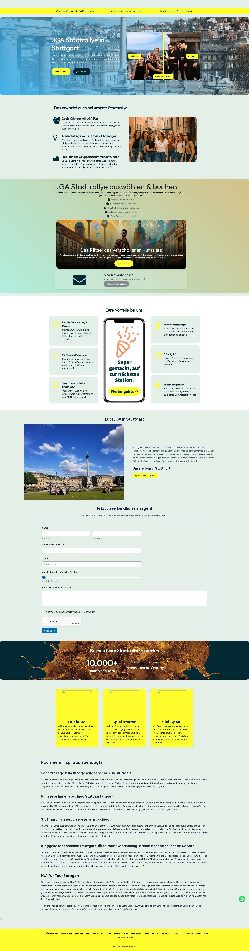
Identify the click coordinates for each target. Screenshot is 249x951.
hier (141, 866)
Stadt (45, 558)
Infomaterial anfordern (145, 475)
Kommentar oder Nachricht (56, 587)
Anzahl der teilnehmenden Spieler (59, 572)
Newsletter (66, 933)
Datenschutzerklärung (168, 933)
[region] (124, 718)
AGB (206, 933)
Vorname (46, 538)
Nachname (97, 538)
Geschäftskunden (49, 933)
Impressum (149, 933)
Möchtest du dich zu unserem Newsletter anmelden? (71, 611)
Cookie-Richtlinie (124, 937)
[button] (121, 244)
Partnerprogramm (94, 933)
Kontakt (79, 933)
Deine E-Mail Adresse (53, 544)
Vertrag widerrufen (191, 933)
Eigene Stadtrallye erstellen (127, 933)
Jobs (109, 933)
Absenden (49, 630)
